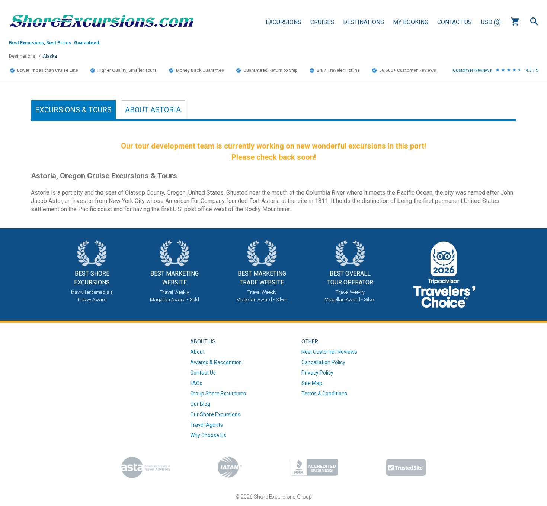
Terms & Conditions (324, 394)
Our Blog (200, 404)
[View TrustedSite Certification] (406, 467)
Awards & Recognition (216, 362)
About (153, 109)
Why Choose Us (208, 435)
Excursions (283, 22)
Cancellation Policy (323, 362)
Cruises (322, 22)
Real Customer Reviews (329, 352)
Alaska (50, 56)
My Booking (410, 22)
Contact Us (454, 22)
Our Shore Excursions (215, 414)
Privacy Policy (317, 373)
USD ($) (491, 22)
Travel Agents (206, 425)
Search (534, 21)
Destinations (363, 22)
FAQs (196, 383)
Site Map (311, 383)
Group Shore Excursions (218, 394)
